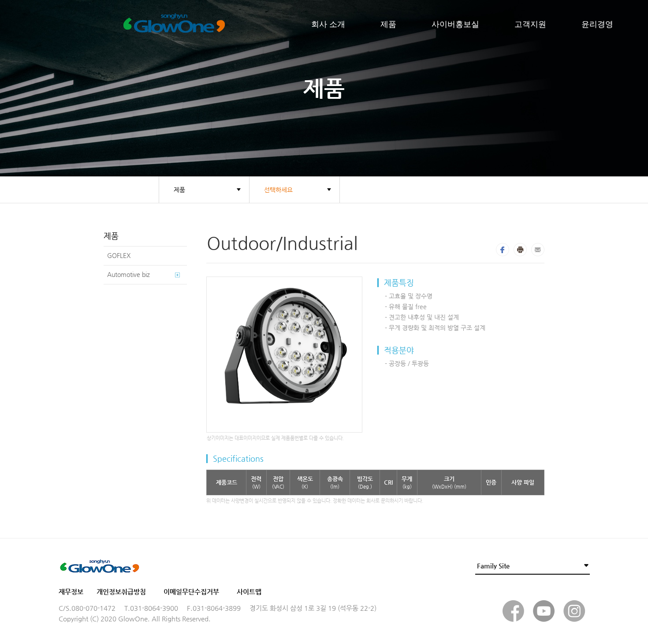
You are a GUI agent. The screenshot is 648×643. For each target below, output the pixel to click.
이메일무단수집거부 (191, 591)
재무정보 (71, 591)
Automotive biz (128, 274)
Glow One (215, 24)
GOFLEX (118, 255)
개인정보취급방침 (121, 591)
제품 (388, 24)
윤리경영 (597, 24)
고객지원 (530, 24)
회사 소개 (328, 24)
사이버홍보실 (455, 24)
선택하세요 (278, 189)
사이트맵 (249, 591)
